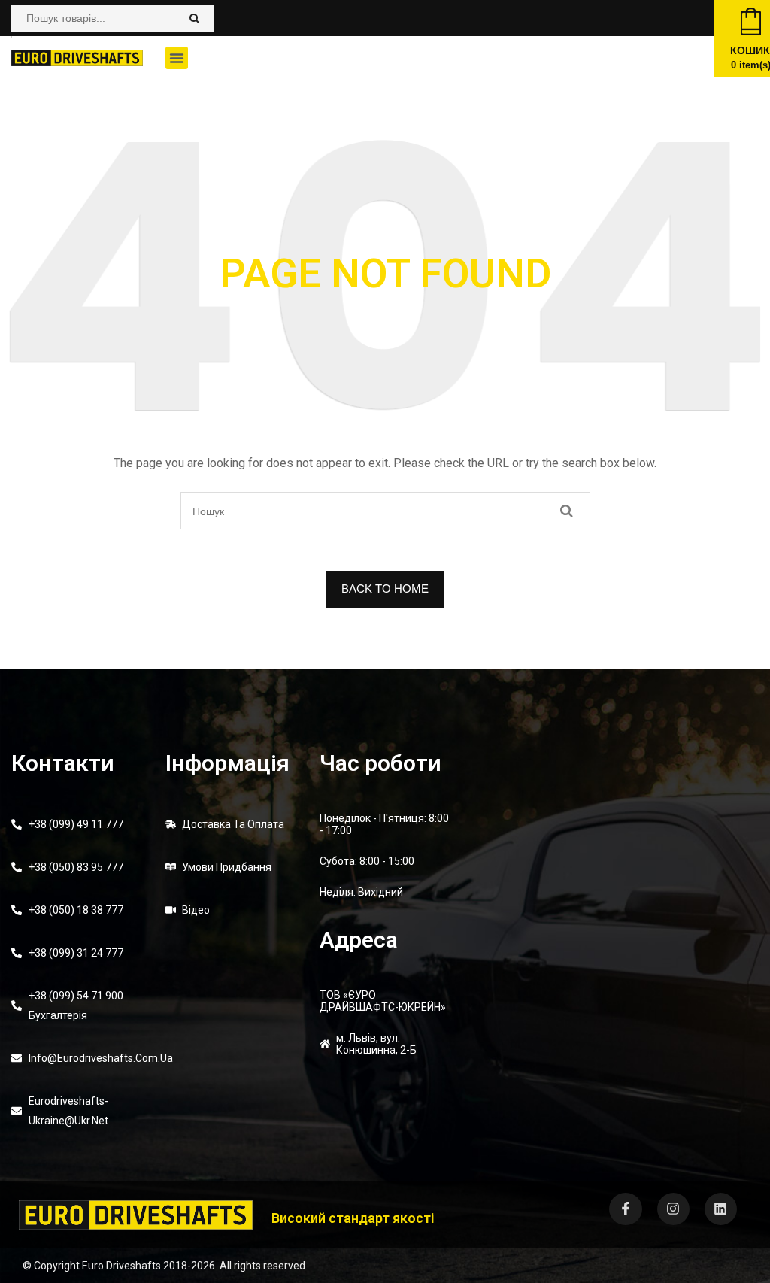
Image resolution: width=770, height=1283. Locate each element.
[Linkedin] (721, 1209)
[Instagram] (673, 1209)
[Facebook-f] (625, 1209)
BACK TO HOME (385, 588)
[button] (176, 58)
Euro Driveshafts (121, 1266)
